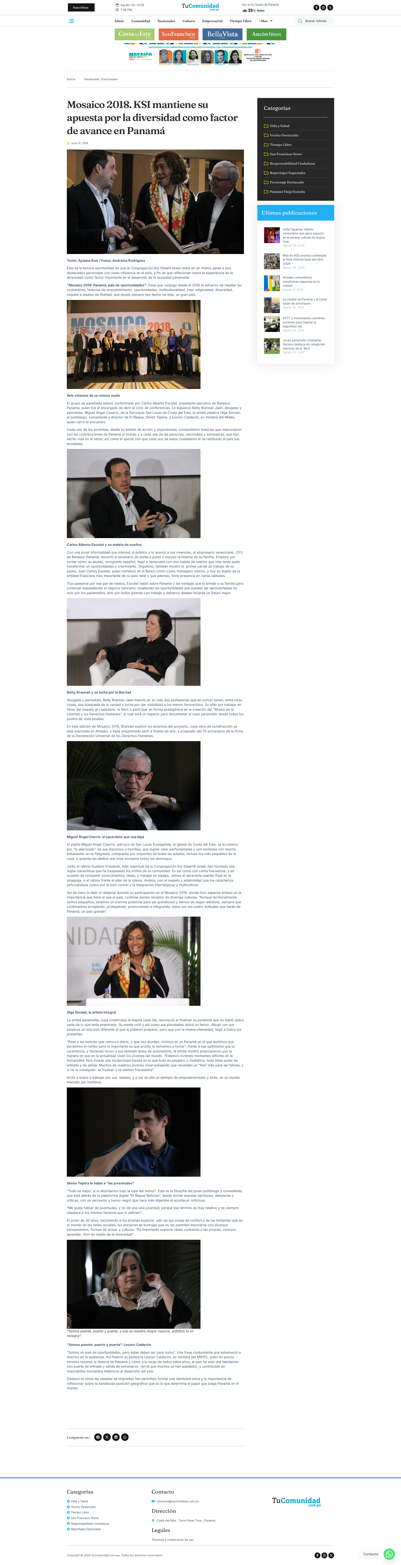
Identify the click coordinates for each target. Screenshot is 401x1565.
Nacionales (166, 21)
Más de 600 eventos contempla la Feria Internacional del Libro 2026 (304, 259)
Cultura (189, 21)
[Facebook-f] (316, 7)
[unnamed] (200, 66)
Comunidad (140, 21)
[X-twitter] (330, 7)
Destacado (92, 79)
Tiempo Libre (241, 21)
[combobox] (314, 21)
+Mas (263, 21)
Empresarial (212, 21)
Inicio (119, 21)
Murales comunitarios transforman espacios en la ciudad (301, 281)
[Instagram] (323, 7)
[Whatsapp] (389, 1554)
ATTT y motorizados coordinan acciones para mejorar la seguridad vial (304, 322)
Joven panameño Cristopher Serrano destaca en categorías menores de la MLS (304, 344)
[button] (98, 1437)
